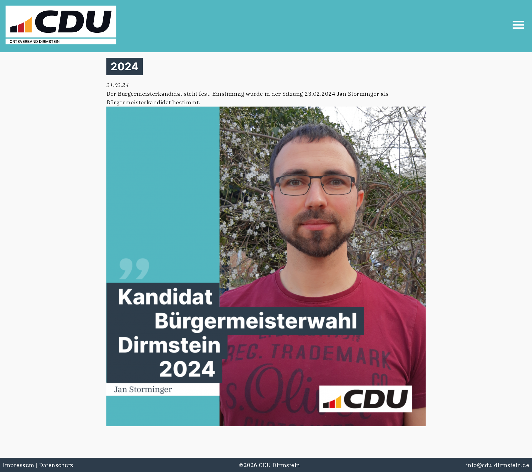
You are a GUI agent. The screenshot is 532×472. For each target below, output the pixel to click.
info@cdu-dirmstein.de (498, 465)
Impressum (18, 465)
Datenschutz (56, 465)
